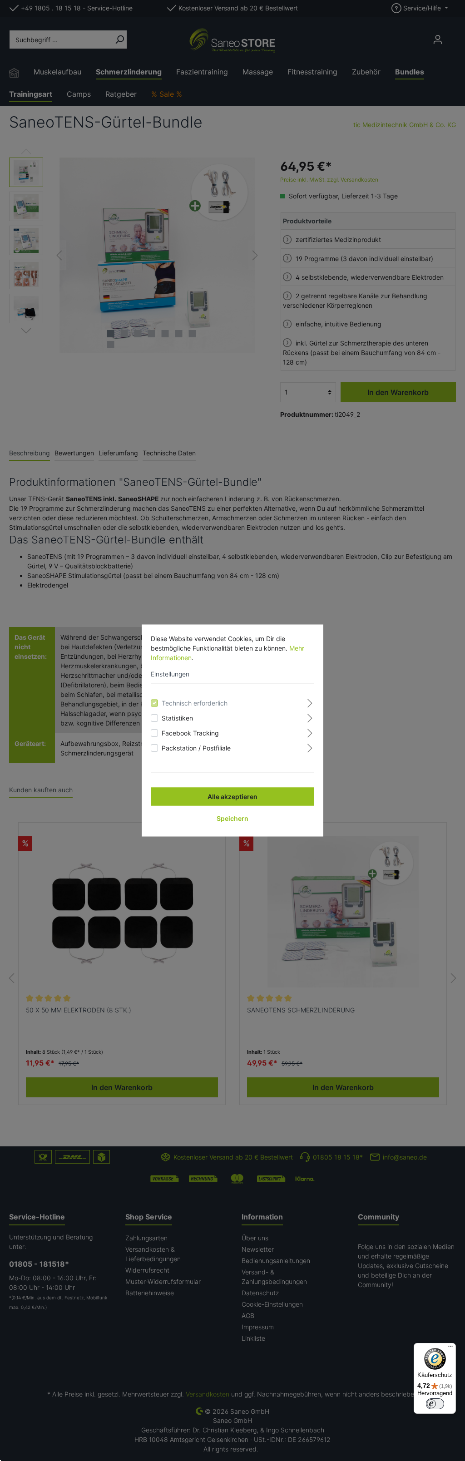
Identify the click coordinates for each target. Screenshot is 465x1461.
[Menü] (450, 1348)
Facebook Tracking (190, 733)
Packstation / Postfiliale (196, 748)
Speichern (232, 818)
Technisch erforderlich (195, 703)
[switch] (435, 1403)
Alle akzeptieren (232, 796)
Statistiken (177, 718)
